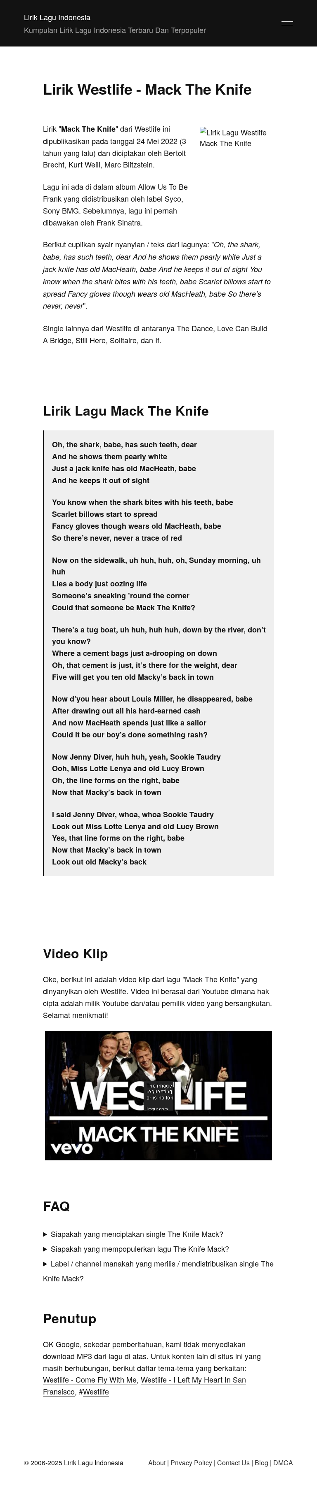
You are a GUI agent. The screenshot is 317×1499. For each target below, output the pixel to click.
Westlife (96, 1391)
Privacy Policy (191, 1462)
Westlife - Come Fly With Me (90, 1379)
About (157, 1462)
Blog (261, 1462)
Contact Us (233, 1462)
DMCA (283, 1462)
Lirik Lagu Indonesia (57, 17)
